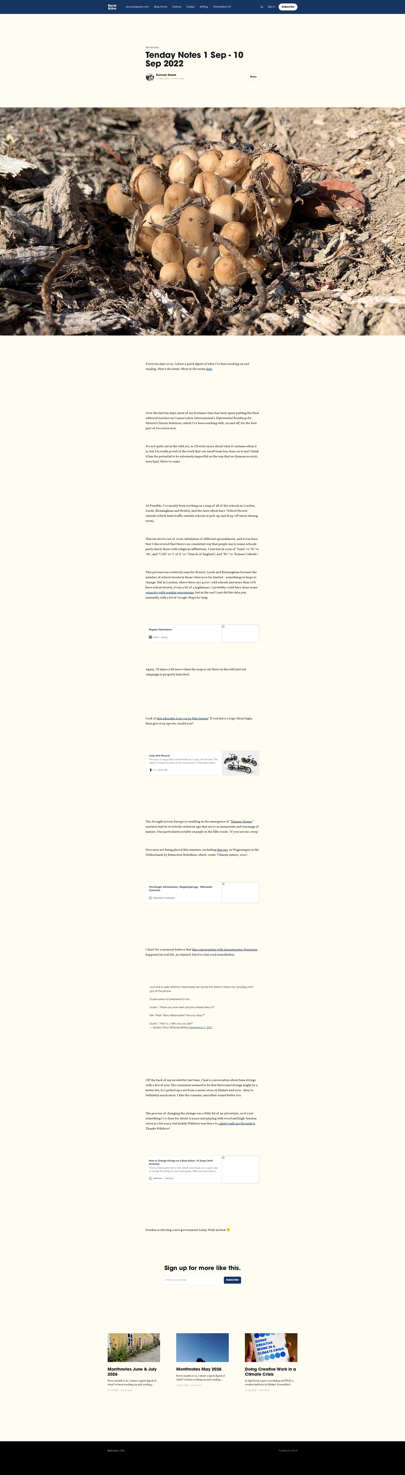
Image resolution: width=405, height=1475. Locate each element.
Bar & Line (112, 1451)
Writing (204, 7)
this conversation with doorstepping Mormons (225, 949)
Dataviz (176, 7)
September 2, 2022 (201, 1028)
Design (191, 7)
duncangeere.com (137, 7)
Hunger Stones (241, 821)
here (209, 369)
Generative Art (222, 7)
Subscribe (288, 7)
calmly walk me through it (236, 1123)
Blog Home (160, 7)
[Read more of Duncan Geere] (150, 77)
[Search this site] (262, 7)
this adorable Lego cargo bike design (182, 718)
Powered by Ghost (288, 1451)
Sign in (271, 7)
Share (253, 77)
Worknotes (152, 47)
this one (222, 850)
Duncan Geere (166, 75)
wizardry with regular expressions (170, 592)
